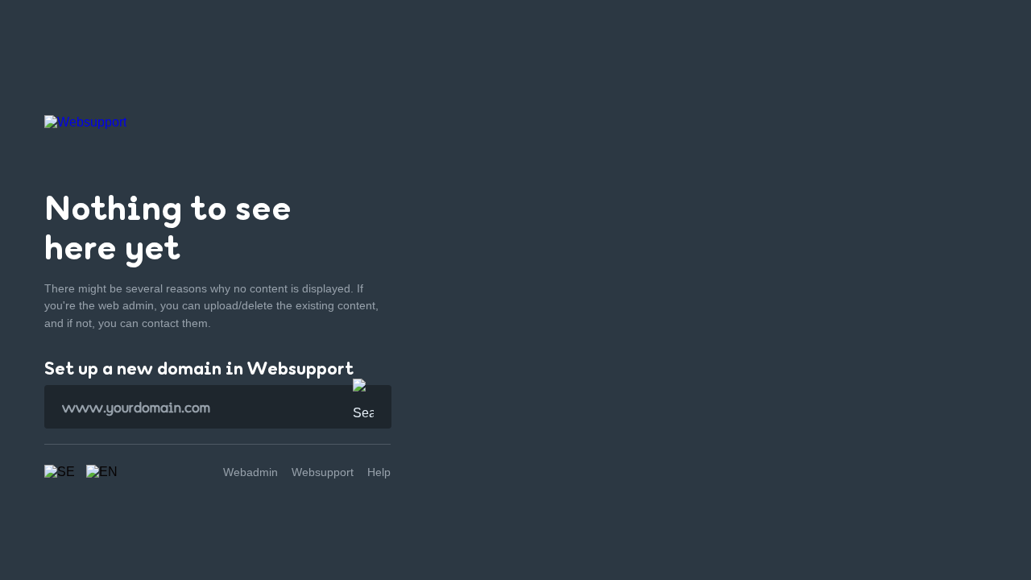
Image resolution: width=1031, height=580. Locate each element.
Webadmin (250, 472)
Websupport (323, 472)
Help (379, 472)
